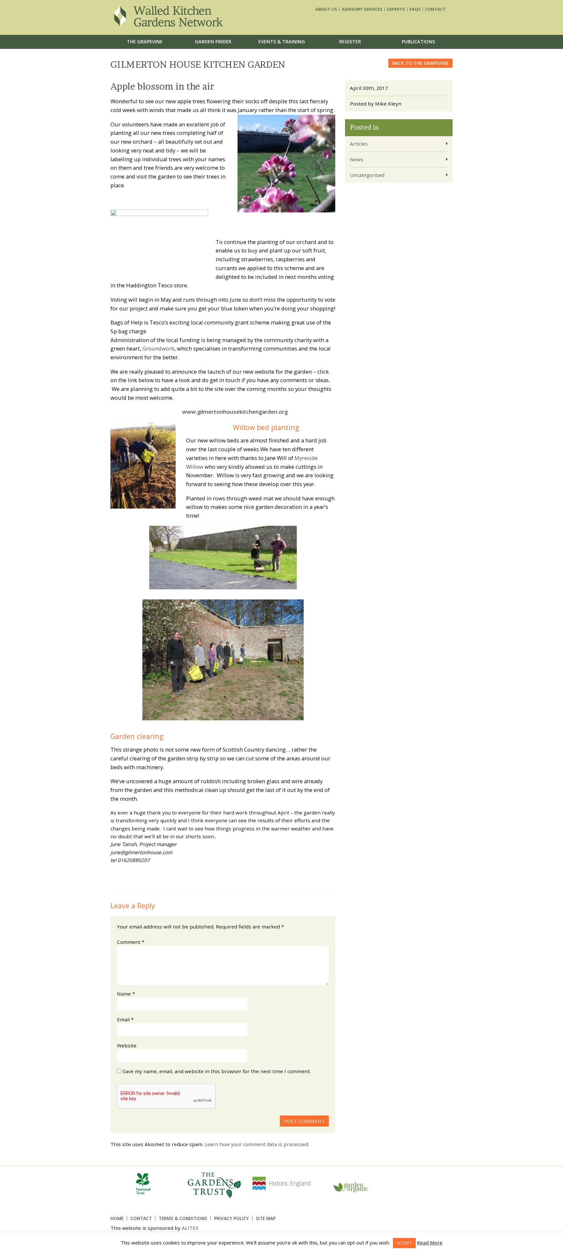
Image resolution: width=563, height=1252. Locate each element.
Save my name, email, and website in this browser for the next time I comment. (217, 1071)
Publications (418, 41)
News (356, 159)
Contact (435, 9)
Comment (130, 942)
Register (350, 41)
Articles (359, 143)
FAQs (415, 9)
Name (126, 993)
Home (116, 1218)
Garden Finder (213, 41)
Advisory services (362, 9)
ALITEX (190, 1228)
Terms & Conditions (183, 1218)
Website (127, 1045)
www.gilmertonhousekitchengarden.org (235, 411)
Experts (396, 9)
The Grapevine (145, 41)
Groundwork (158, 348)
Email (125, 1019)
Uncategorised (367, 175)
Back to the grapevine (420, 63)
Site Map (266, 1218)
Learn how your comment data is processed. (257, 1144)
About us (326, 9)
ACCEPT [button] (404, 1243)
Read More (429, 1242)
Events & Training (281, 41)
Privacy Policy (231, 1218)
